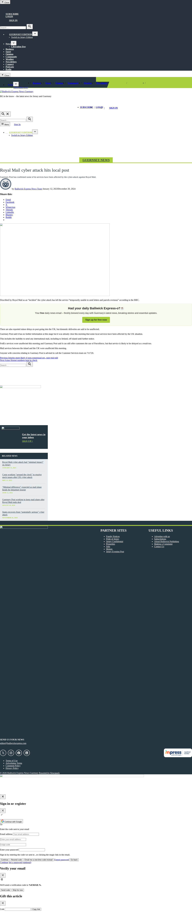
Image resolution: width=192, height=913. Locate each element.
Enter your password (9, 849)
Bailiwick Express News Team (28, 189)
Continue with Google (13, 822)
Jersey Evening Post (115, 551)
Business (10, 49)
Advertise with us (162, 536)
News (8, 44)
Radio (8, 69)
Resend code (16, 860)
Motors (109, 549)
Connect (10, 64)
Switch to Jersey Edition (22, 37)
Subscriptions (160, 539)
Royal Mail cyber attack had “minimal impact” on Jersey (22, 463)
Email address (6, 834)
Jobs (108, 546)
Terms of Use (12, 760)
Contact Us (159, 546)
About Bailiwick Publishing (166, 541)
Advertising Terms (14, 763)
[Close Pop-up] (3, 796)
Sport (8, 51)
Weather (10, 59)
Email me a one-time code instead (38, 860)
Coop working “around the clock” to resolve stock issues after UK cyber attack (22, 475)
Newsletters (11, 62)
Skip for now (18, 890)
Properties (110, 544)
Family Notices (113, 536)
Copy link (36, 909)
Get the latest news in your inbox (33, 436)
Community (11, 57)
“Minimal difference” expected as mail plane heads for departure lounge (22, 488)
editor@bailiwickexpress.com (13, 743)
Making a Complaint (163, 544)
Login (9, 16)
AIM (9, 8)
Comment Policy (13, 766)
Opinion (9, 54)
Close (6, 3)
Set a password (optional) (20, 862)
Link (2, 909)
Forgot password (61, 859)
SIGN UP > (27, 441)
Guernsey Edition (20, 34)
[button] (96, 315)
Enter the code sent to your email (14, 829)
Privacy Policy (12, 768)
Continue (4, 860)
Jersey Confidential (114, 541)
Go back (74, 860)
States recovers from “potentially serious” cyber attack (23, 513)
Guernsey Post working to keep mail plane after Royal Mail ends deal (23, 500)
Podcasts (10, 67)
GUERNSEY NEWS (96, 160)
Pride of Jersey (112, 539)
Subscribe (12, 14)
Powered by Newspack (49, 773)
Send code (5, 890)
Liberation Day (18, 46)
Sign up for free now (96, 320)
